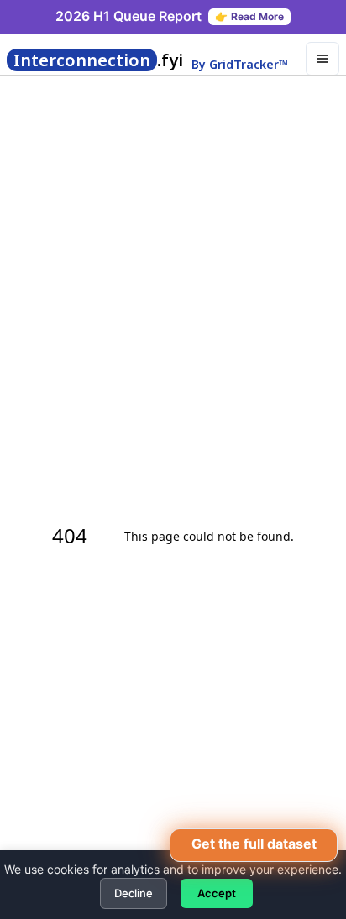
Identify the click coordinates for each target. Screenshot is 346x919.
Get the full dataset (254, 843)
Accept (216, 893)
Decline (133, 893)
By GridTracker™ (239, 64)
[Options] (322, 58)
